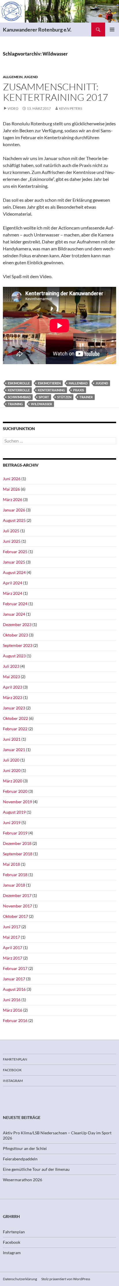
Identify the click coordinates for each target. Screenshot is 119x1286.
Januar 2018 (14, 885)
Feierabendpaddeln (20, 1158)
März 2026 (12, 499)
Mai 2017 (11, 937)
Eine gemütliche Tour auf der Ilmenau (36, 1169)
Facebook (12, 1070)
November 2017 (17, 905)
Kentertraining (51, 390)
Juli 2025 (11, 530)
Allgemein (13, 77)
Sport (44, 397)
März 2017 (12, 957)
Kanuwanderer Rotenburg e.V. (37, 29)
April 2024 (12, 582)
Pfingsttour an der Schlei (25, 1148)
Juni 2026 (12, 478)
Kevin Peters (70, 108)
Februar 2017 (15, 968)
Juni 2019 (12, 822)
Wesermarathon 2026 (22, 1179)
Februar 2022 (15, 728)
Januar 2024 (14, 614)
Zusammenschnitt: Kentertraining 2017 (55, 92)
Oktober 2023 (15, 634)
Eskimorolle (19, 383)
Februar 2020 (15, 791)
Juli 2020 (11, 759)
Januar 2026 (14, 509)
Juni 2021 (12, 739)
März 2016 (12, 1010)
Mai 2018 (11, 864)
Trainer (86, 397)
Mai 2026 (11, 489)
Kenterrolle (19, 390)
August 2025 (14, 520)
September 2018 (17, 853)
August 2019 (14, 812)
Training (15, 404)
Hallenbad (78, 383)
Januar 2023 (14, 707)
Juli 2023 (11, 666)
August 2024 (14, 572)
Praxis (78, 390)
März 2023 (12, 697)
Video (13, 108)
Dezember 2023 (17, 624)
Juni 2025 (12, 541)
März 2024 (12, 593)
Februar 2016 (15, 1020)
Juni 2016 (12, 999)
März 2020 (12, 780)
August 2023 (14, 655)
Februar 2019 (15, 832)
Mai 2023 (11, 676)
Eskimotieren (49, 383)
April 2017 (12, 947)
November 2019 (17, 801)
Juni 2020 (12, 770)
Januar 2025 (14, 561)
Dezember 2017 (17, 895)
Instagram (13, 1080)
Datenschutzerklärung (20, 1279)
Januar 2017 (14, 978)
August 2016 (14, 989)
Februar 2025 (15, 551)
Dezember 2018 (17, 843)
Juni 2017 (12, 926)
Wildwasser (41, 404)
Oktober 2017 (15, 916)
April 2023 (12, 687)
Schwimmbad (19, 397)
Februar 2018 (15, 874)
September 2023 (17, 645)
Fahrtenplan (15, 1059)
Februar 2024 (15, 603)
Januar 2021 (14, 749)
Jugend (31, 77)
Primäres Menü (112, 29)
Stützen (64, 397)
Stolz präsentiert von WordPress (65, 1279)
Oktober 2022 (15, 718)
